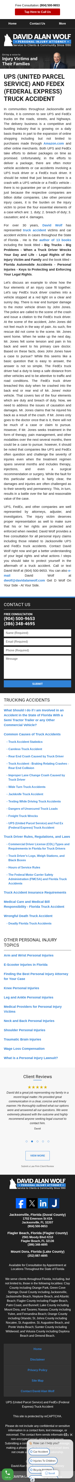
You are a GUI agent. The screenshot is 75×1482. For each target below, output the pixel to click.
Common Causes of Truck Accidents (32, 734)
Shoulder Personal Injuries (24, 1030)
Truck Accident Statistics (25, 741)
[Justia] (54, 1203)
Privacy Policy (37, 1370)
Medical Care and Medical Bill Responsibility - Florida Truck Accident (34, 904)
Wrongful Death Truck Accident (28, 916)
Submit (37, 683)
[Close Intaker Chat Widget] (71, 1434)
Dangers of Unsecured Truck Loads (33, 808)
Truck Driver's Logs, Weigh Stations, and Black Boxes (36, 858)
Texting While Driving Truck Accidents (34, 801)
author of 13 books (55, 240)
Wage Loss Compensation (24, 1048)
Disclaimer (37, 1359)
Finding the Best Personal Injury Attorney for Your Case (36, 976)
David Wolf (52, 225)
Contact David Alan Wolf (37, 1391)
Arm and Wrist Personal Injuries (29, 955)
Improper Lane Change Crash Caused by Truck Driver (36, 777)
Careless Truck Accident (25, 749)
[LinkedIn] (43, 1203)
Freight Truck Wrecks (23, 816)
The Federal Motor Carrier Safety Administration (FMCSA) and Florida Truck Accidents (37, 879)
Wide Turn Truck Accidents (27, 786)
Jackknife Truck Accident (25, 794)
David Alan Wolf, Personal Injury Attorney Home (37, 40)
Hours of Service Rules (24, 867)
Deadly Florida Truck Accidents (30, 923)
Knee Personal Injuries (21, 988)
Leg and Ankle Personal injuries (28, 997)
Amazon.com (54, 143)
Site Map (38, 1380)
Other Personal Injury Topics (30, 942)
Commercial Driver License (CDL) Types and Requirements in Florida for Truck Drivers (39, 846)
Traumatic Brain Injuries (22, 1039)
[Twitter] (32, 1203)
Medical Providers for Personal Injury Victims (33, 1009)
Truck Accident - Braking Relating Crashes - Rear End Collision (38, 766)
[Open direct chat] (65, 1434)
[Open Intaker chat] (32, 1480)
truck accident (34, 230)
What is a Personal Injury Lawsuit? (31, 1058)
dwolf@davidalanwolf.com (24, 580)
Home (12, 23)
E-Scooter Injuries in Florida (26, 964)
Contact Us (37, 23)
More (62, 23)
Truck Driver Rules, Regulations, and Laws (37, 836)
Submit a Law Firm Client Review (37, 1166)
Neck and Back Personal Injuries (29, 1021)
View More (37, 1155)
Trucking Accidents (27, 700)
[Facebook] (21, 1203)
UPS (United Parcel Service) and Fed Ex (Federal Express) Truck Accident (35, 825)
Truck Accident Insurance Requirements (35, 892)
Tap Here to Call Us (37, 11)
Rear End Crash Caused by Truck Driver (36, 756)
